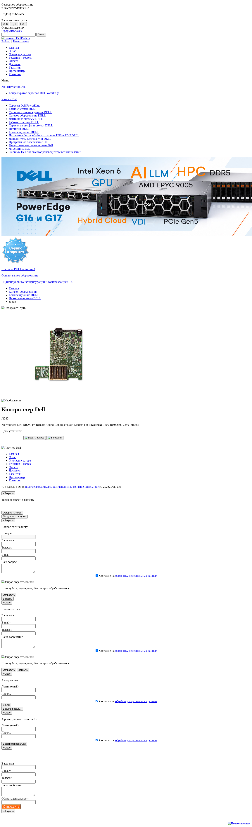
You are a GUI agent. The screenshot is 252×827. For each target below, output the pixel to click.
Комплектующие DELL (24, 295)
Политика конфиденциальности (80, 486)
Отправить (9, 594)
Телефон (6, 547)
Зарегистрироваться (14, 743)
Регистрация (21, 41)
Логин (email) (9, 686)
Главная (14, 288)
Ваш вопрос (9, 561)
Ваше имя (7, 540)
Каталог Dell (9, 99)
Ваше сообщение (12, 636)
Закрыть (7, 598)
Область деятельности (15, 798)
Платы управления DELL (25, 298)
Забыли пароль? (12, 708)
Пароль (6, 693)
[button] (34, 438)
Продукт (6, 533)
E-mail (5, 554)
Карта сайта (52, 486)
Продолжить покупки (14, 516)
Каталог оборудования (23, 291)
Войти (5, 41)
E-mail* (6, 622)
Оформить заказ (11, 30)
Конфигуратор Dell (13, 86)
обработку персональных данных (136, 575)
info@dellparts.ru (35, 486)
